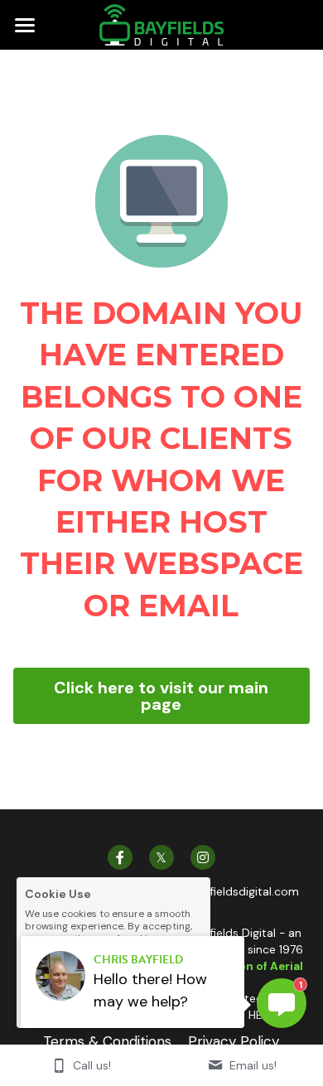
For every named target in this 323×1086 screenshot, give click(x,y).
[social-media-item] (120, 824)
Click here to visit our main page (161, 679)
